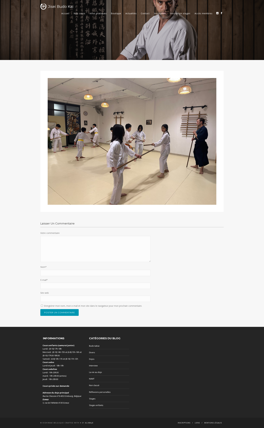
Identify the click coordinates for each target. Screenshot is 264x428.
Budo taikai (94, 345)
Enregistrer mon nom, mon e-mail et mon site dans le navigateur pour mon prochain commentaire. (93, 305)
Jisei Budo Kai (60, 6)
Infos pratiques (98, 13)
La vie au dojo (95, 372)
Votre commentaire (50, 233)
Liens (197, 423)
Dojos (91, 359)
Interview (93, 365)
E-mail (44, 279)
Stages (92, 398)
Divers (92, 352)
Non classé (94, 385)
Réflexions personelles (100, 392)
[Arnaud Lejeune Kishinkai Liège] (217, 13)
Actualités (131, 13)
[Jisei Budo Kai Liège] (221, 13)
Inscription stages (180, 13)
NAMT (91, 378)
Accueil (65, 13)
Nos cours (79, 13)
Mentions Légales (213, 423)
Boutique (116, 13)
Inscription (160, 13)
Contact (145, 13)
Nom (43, 266)
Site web (44, 292)
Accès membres (204, 13)
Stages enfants (96, 405)
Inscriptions (184, 423)
